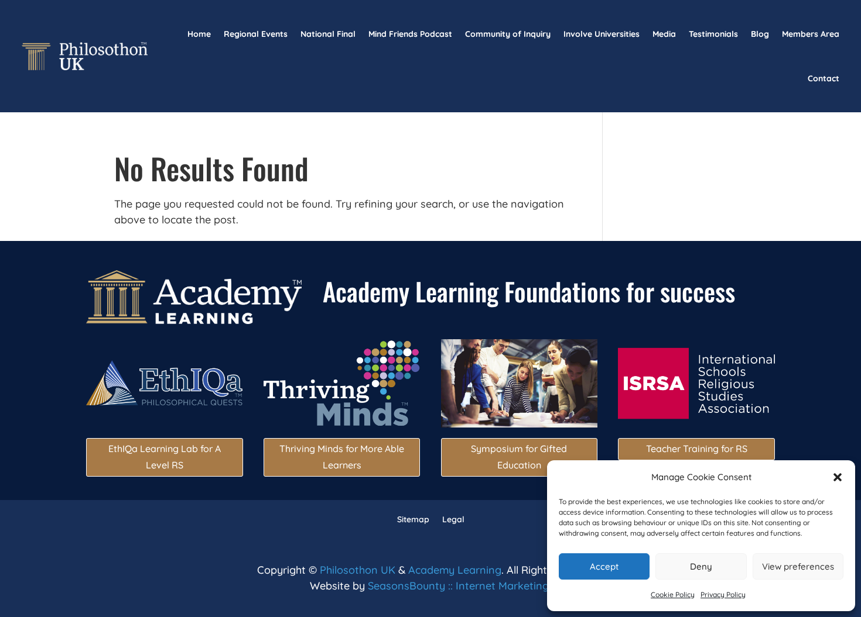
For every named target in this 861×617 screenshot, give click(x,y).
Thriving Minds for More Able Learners (341, 456)
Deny (701, 566)
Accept (604, 566)
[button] (837, 477)
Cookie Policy (673, 594)
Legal (453, 518)
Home (199, 34)
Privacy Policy (723, 594)
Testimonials (713, 34)
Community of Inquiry (508, 34)
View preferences (798, 566)
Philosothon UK (357, 570)
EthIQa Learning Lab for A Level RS (164, 456)
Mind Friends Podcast (410, 34)
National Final (328, 34)
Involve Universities (601, 34)
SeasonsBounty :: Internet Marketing (458, 585)
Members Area (810, 34)
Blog (760, 34)
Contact (823, 78)
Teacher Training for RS (696, 448)
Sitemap (413, 518)
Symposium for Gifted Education (519, 456)
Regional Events (256, 34)
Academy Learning (454, 570)
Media (664, 34)
